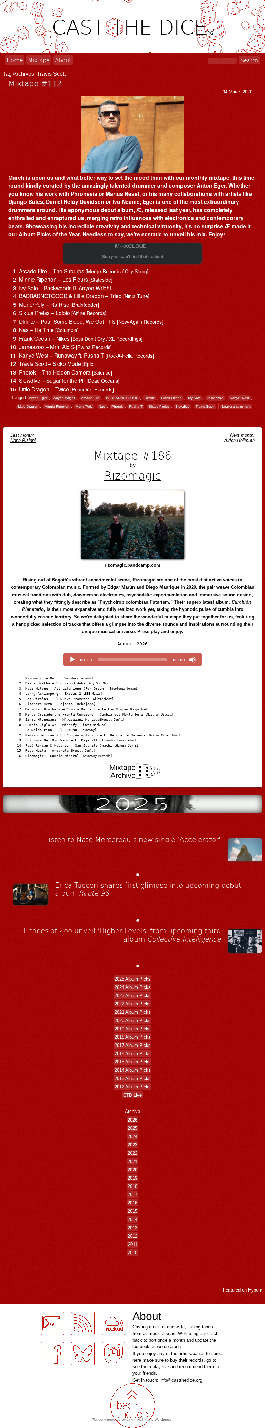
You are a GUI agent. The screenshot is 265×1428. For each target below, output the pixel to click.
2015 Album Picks (133, 1061)
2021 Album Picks (133, 1011)
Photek (117, 406)
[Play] (72, 659)
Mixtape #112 (35, 83)
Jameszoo (215, 398)
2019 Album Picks (133, 1028)
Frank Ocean (171, 398)
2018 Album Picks (133, 1036)
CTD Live (132, 1094)
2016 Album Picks (133, 1053)
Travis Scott (205, 406)
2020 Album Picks (133, 1020)
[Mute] (192, 659)
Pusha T (136, 406)
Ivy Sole (194, 398)
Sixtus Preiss (159, 406)
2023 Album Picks (133, 995)
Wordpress (163, 1419)
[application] (132, 659)
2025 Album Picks (133, 978)
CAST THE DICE (132, 26)
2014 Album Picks (133, 1069)
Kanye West (239, 398)
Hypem (255, 1290)
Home (15, 60)
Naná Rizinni (23, 440)
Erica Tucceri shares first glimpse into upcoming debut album (148, 889)
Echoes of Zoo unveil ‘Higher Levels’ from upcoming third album (122, 935)
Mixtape (39, 60)
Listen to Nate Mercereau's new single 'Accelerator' (133, 839)
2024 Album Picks (133, 987)
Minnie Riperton (57, 406)
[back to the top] (132, 1405)
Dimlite (150, 398)
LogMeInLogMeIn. (22, 1369)
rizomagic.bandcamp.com (132, 565)
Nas (102, 406)
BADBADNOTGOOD (122, 398)
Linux (131, 1419)
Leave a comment (236, 406)
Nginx (141, 1419)
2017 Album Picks (133, 1045)
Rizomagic (132, 475)
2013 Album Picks (133, 1078)
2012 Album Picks (133, 1086)
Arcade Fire (90, 398)
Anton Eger (38, 398)
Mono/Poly (84, 406)
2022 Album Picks (133, 1003)
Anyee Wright (64, 398)
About (63, 60)
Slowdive (182, 406)
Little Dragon (28, 406)
